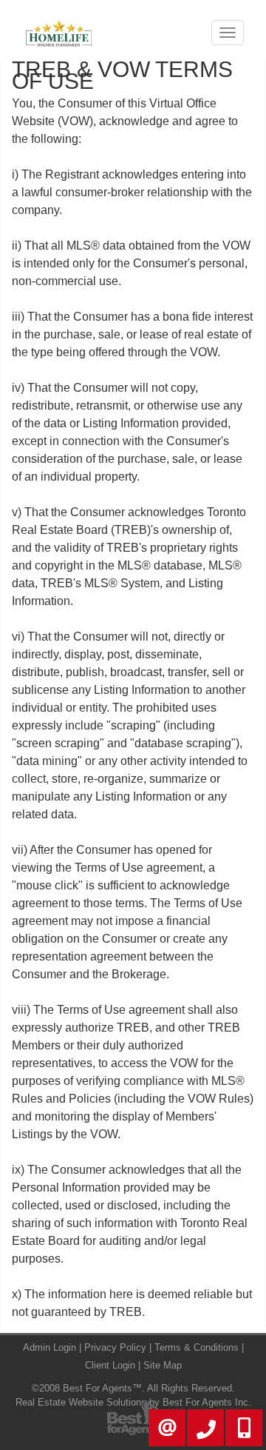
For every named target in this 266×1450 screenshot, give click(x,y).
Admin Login (49, 1347)
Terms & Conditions (196, 1347)
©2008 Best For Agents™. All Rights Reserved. (133, 1388)
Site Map (162, 1365)
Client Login (110, 1365)
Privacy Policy (115, 1347)
